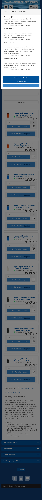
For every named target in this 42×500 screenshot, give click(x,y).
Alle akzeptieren (21, 82)
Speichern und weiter (21, 78)
